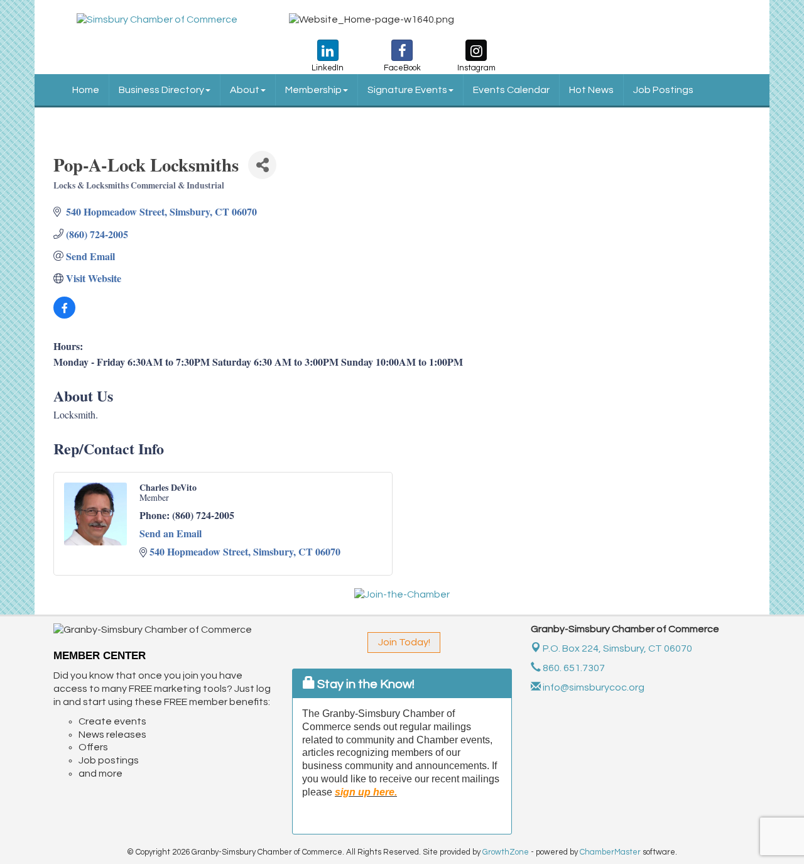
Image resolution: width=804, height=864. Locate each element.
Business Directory (161, 90)
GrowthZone (505, 852)
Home (85, 90)
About (244, 90)
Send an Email (170, 533)
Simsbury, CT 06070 (617, 648)
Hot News (591, 90)
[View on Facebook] (64, 314)
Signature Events (407, 90)
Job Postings (663, 90)
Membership (313, 90)
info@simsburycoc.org (592, 687)
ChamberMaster (610, 852)
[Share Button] (262, 165)
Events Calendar (511, 90)
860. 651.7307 (573, 668)
